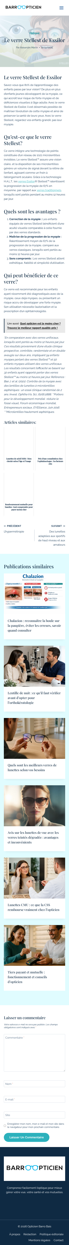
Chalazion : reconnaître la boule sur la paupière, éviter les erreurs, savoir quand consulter (34, 625)
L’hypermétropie (14, 529)
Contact (59, 1240)
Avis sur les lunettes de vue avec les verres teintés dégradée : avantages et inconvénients (33, 837)
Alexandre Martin (29, 47)
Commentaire (14, 1037)
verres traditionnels (49, 190)
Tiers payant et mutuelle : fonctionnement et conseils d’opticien (27, 977)
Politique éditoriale (52, 1234)
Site (7, 1115)
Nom (9, 1083)
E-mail (10, 1099)
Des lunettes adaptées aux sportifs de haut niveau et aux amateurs (51, 535)
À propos (14, 1234)
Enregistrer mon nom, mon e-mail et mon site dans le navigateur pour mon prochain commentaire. (35, 1125)
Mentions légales (39, 1240)
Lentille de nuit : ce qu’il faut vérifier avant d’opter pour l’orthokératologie (34, 698)
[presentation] (34, 593)
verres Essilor (26, 181)
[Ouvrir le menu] (61, 7)
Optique (34, 33)
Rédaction (29, 1234)
